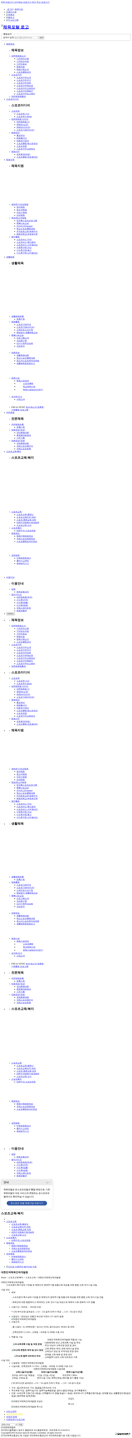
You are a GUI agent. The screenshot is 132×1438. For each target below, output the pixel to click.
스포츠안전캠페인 (24, 91)
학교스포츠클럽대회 (25, 229)
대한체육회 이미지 (19, 119)
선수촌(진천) (22, 600)
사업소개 (20, 399)
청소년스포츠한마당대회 (27, 361)
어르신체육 (21, 212)
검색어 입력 (8, 37)
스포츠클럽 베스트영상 (27, 143)
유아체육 (20, 207)
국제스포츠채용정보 (25, 539)
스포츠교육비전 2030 (26, 517)
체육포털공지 (22, 592)
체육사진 (15, 152)
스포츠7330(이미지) (25, 130)
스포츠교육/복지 (13, 451)
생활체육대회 (22, 355)
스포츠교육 (16, 512)
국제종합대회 (22, 443)
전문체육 (10, 412)
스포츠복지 (16, 528)
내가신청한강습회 (24, 343)
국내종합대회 (22, 433)
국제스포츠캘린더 (24, 446)
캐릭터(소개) (22, 125)
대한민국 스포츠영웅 (26, 531)
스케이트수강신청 (24, 330)
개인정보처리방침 (14, 1414)
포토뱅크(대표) (23, 154)
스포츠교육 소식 (23, 525)
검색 (41, 38)
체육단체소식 (22, 69)
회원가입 (19, 9)
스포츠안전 (16, 75)
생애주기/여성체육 (19, 204)
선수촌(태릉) (22, 603)
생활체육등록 (17, 316)
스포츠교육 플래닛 (25, 514)
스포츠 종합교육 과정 (26, 520)
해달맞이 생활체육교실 (27, 333)
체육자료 (20, 67)
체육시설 (15, 378)
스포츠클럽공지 (23, 72)
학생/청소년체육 (18, 218)
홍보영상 (20, 135)
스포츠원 (15, 111)
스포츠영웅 (21, 146)
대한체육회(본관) (24, 597)
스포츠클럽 (28, 383)
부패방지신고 (22, 563)
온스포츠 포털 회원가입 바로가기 (27, 1203)
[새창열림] (11, 12)
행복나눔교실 (22, 223)
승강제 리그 (16, 397)
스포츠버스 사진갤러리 (27, 245)
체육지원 (10, 160)
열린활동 (15, 237)
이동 (20, 1425)
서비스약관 (11, 1411)
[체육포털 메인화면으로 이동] (15, 27)
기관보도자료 (22, 61)
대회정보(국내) (18, 430)
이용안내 (10, 577)
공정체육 (15, 555)
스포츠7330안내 (23, 324)
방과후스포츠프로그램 (26, 221)
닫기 (48, 1182)
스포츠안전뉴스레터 (25, 94)
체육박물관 (21, 611)
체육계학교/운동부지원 (27, 234)
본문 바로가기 (7, 2)
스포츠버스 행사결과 (26, 242)
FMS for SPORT (18, 407)
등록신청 (20, 319)
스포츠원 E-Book (24, 116)
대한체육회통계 (18, 96)
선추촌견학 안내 (23, 248)
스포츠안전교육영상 (25, 88)
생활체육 (10, 257)
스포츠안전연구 (23, 80)
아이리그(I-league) (24, 226)
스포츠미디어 (12, 99)
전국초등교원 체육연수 (27, 231)
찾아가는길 (16, 594)
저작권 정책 (11, 1417)
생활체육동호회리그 (25, 363)
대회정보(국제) (18, 441)
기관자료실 (21, 64)
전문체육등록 (17, 424)
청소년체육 (21, 210)
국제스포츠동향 (23, 449)
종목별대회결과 (23, 435)
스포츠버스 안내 (23, 239)
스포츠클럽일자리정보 (26, 541)
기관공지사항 (22, 59)
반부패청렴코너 (23, 558)
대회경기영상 (22, 141)
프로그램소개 (22, 338)
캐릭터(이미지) (23, 127)
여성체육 (20, 215)
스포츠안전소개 (23, 77)
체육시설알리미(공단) (33, 390)
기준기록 (20, 438)
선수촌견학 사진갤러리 (27, 253)
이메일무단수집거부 (15, 1419)
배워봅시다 (21, 138)
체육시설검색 (22, 381)
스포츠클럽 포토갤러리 (27, 157)
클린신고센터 (22, 561)
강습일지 (20, 346)
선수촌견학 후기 (23, 250)
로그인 (10, 9)
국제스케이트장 (23, 608)
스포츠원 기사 (22, 114)
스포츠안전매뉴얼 (24, 86)
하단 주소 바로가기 (41, 2)
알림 (13, 589)
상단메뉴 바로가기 (23, 2)
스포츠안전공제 (23, 83)
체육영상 (15, 133)
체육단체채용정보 (24, 536)
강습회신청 (21, 341)
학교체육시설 (29, 386)
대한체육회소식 (18, 56)
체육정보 (10, 44)
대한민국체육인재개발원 (27, 522)
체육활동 (15, 322)
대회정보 (15, 353)
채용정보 (15, 533)
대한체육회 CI (22, 122)
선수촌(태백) (22, 605)
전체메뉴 (10, 614)
